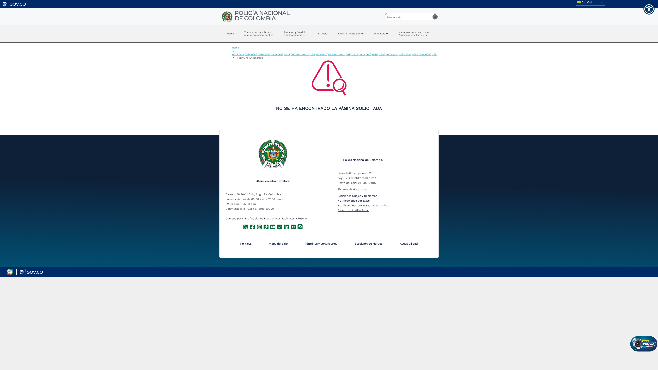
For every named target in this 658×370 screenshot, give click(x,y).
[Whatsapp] (300, 226)
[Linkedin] (286, 226)
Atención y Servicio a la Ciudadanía (295, 33)
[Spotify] (279, 226)
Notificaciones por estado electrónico (363, 205)
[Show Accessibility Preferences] (649, 9)
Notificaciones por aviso (354, 200)
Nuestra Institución (349, 33)
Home (230, 33)
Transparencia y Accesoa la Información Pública (258, 33)
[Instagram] (259, 226)
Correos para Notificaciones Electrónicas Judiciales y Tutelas (266, 218)
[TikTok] (266, 226)
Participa (322, 33)
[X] (245, 226)
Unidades (379, 33)
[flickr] (293, 226)
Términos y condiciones (321, 243)
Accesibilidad (409, 243)
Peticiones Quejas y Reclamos (357, 196)
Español (586, 2)
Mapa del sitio (278, 243)
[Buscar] (432, 16)
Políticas (246, 243)
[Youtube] (272, 226)
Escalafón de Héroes (368, 243)
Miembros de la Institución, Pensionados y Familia (414, 33)
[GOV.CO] (14, 3)
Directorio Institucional (353, 210)
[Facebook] (252, 226)
